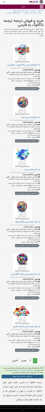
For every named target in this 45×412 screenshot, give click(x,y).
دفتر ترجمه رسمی (30, 169)
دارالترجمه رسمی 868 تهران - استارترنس (22, 65)
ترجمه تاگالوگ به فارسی (14, 13)
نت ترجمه (40, 11)
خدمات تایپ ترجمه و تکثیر (20, 11)
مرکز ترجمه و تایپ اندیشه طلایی (25, 326)
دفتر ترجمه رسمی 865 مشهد (26, 222)
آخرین (15, 361)
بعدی (23, 361)
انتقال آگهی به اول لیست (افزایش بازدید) (26, 89)
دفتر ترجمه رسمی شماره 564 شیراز (24, 274)
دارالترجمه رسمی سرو (29, 117)
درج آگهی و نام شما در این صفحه (24, 370)
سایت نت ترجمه (13, 406)
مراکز (23, 6)
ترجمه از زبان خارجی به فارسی (32, 13)
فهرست (33, 11)
